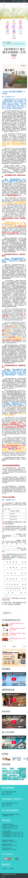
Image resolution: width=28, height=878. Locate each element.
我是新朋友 (11, 770)
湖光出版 (4, 779)
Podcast (24, 1)
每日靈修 (22, 771)
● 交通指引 (11, 868)
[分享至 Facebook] (7, 613)
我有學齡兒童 (5, 770)
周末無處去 (8, 773)
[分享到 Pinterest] (9, 613)
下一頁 (23, 646)
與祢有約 (15, 779)
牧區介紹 (13, 773)
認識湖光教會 (21, 779)
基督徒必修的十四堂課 (6, 777)
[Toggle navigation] (4, 1)
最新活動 (24, 777)
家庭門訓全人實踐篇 (13, 775)
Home (3, 876)
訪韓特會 (19, 777)
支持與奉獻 (4, 768)
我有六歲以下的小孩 (22, 768)
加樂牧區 (12, 768)
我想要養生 (16, 770)
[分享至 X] (6, 613)
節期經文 (10, 779)
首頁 (4, 42)
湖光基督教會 (13, 874)
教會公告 (14, 777)
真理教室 (9, 42)
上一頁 (4, 646)
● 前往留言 (4, 868)
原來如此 (24, 773)
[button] (4, 658)
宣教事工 (18, 773)
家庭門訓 (4, 775)
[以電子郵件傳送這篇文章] (4, 613)
